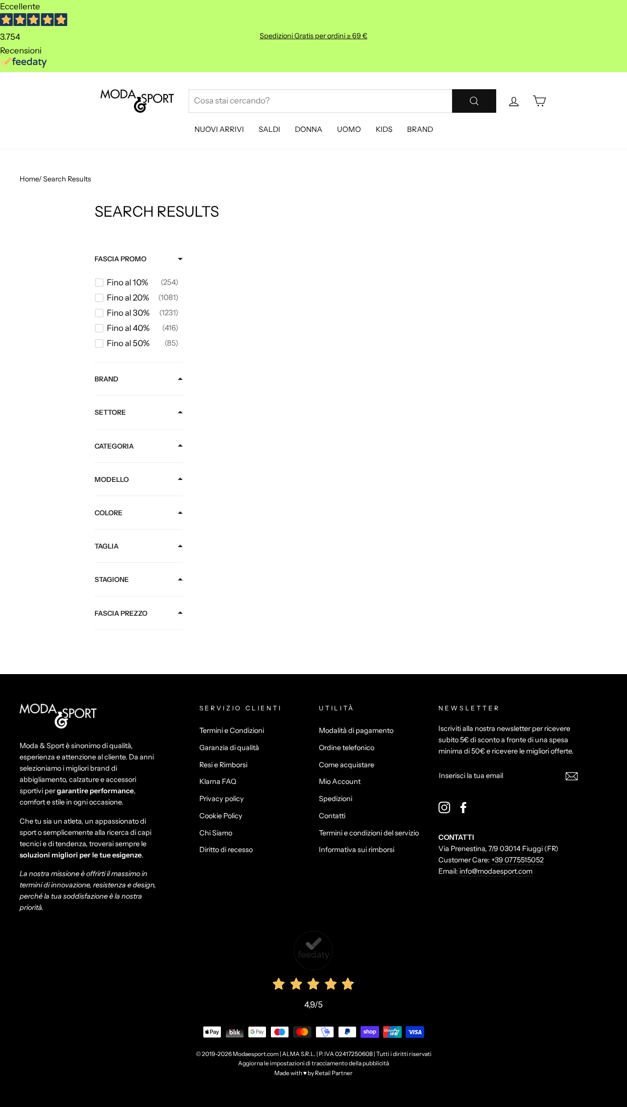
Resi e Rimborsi (223, 764)
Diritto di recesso (226, 849)
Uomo (349, 129)
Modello (112, 479)
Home (29, 179)
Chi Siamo (215, 833)
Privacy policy (221, 798)
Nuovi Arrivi (219, 129)
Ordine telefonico (346, 747)
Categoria (114, 446)
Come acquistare (346, 764)
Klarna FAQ (217, 781)
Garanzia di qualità (229, 747)
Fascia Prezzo (121, 613)
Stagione (112, 579)
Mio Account (340, 781)
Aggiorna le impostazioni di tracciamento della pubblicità (313, 1063)
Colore (108, 512)
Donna (308, 129)
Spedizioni (335, 798)
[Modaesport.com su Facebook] (463, 807)
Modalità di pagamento (356, 730)
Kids (384, 129)
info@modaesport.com (495, 871)
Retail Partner (334, 1073)
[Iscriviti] (571, 775)
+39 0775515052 (517, 859)
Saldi (269, 129)
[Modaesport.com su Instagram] (444, 807)
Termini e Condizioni (231, 730)
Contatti (332, 815)
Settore (110, 412)
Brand (420, 129)
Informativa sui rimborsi (356, 849)
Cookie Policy (220, 815)
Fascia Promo (120, 258)
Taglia (107, 546)
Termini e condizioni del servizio (369, 833)
